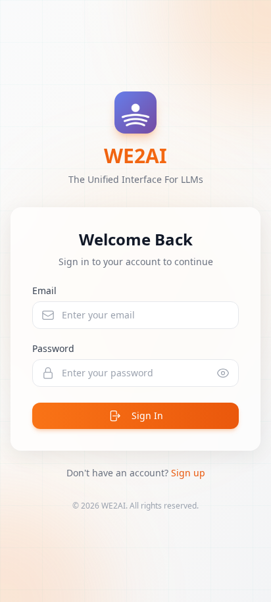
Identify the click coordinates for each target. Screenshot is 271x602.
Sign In (147, 415)
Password (53, 348)
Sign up (188, 472)
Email (44, 290)
